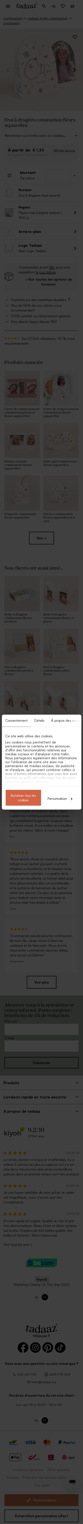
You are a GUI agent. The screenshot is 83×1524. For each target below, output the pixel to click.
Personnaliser (57, 798)
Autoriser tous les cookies (23, 797)
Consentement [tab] (16, 720)
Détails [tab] (39, 720)
